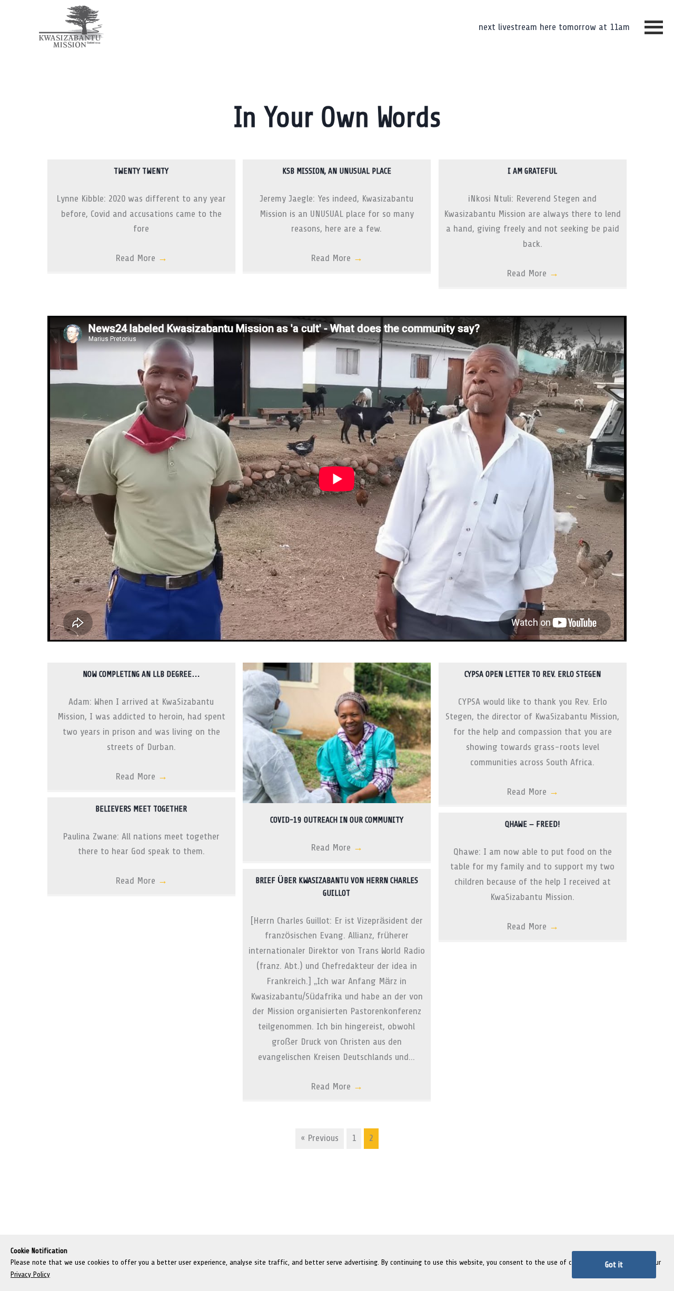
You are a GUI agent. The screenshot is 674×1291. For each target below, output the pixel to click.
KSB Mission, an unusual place (336, 171)
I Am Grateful (532, 171)
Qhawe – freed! (532, 824)
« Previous (320, 1138)
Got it (614, 1264)
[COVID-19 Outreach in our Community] (337, 800)
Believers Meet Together (141, 808)
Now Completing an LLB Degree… (141, 674)
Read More (141, 258)
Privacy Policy (30, 1274)
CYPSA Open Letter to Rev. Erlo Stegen (532, 674)
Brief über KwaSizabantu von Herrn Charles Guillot (336, 887)
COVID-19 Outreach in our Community (336, 819)
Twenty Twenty (141, 171)
